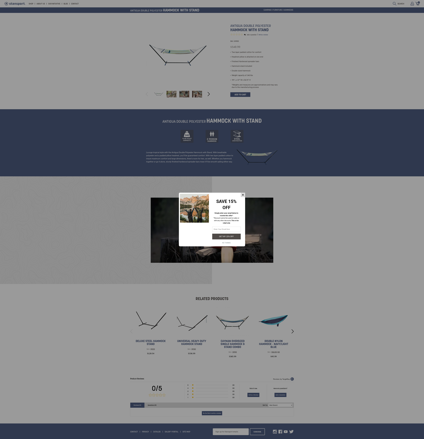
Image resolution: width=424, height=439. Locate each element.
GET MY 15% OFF (226, 236)
